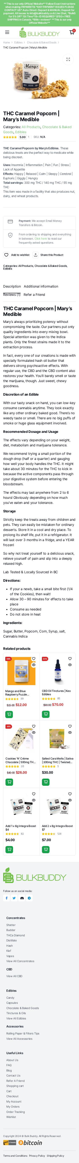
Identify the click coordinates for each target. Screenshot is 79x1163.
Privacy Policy (37, 1155)
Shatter (11, 925)
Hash (9, 945)
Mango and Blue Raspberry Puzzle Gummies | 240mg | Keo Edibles (20, 696)
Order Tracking (15, 1112)
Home (6, 42)
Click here (41, 238)
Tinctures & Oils (16, 1013)
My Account (13, 1101)
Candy (10, 997)
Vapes (10, 956)
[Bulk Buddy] (40, 32)
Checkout (12, 1096)
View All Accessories (19, 1038)
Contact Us (13, 1075)
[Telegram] (29, 898)
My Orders (13, 1106)
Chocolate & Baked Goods (41, 42)
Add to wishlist (6, 255)
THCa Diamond (15, 935)
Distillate (11, 940)
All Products (31, 127)
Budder (10, 930)
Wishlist (11, 1117)
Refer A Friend (15, 1080)
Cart (9, 1091)
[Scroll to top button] (72, 1144)
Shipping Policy (55, 1155)
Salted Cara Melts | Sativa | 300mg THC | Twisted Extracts (57, 762)
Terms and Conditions (15, 1155)
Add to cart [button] (9, 714)
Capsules (12, 1002)
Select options (46, 714)
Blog (9, 1070)
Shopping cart (15, 1086)
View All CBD (14, 976)
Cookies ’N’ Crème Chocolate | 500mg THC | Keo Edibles (21, 762)
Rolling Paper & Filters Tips (22, 1033)
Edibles (18, 42)
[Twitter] (14, 898)
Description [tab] (12, 286)
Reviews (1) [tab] (11, 294)
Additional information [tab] (41, 286)
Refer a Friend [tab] (34, 294)
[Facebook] (6, 898)
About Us (12, 1060)
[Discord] (21, 898)
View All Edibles (16, 1018)
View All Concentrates (20, 961)
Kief (8, 950)
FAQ (9, 1065)
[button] (68, 59)
